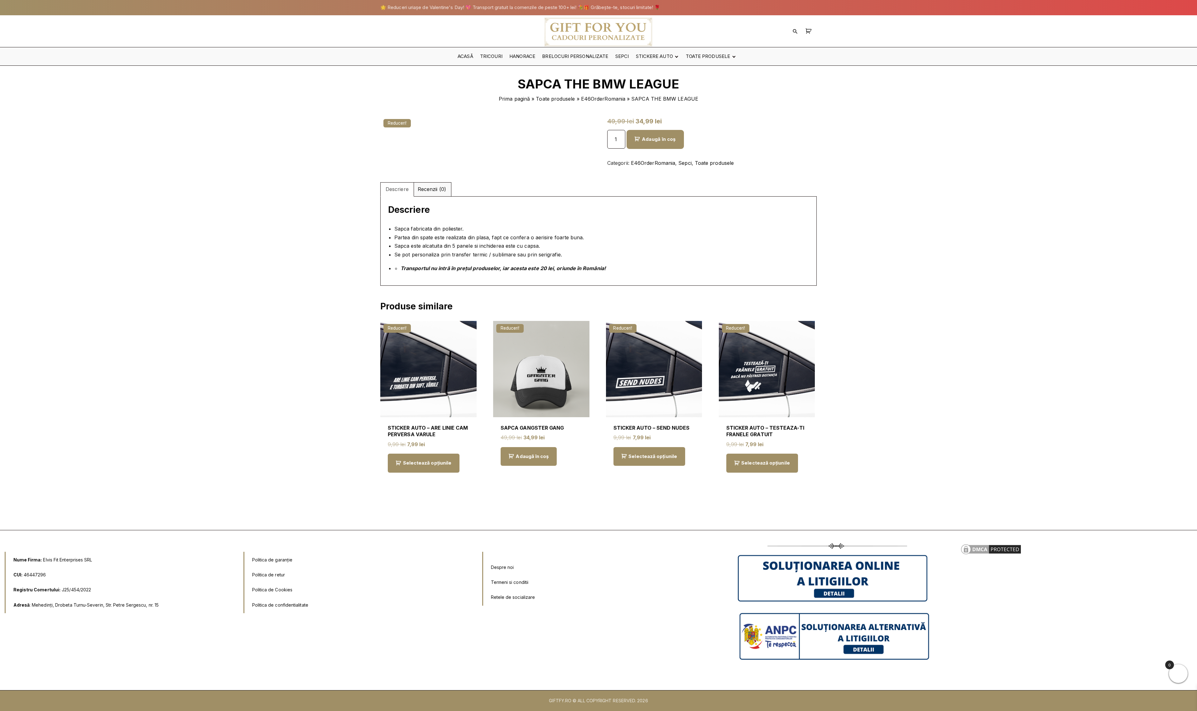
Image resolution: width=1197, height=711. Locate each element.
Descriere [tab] (397, 189)
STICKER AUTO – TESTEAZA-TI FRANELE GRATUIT (765, 431)
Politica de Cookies (272, 589)
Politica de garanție (272, 559)
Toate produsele (555, 99)
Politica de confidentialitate (280, 605)
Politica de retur (268, 574)
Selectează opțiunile (427, 463)
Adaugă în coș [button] (532, 456)
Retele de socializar (511, 597)
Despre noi (502, 567)
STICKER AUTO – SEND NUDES (651, 428)
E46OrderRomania (603, 99)
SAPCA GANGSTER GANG (532, 428)
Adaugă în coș (659, 139)
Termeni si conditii (510, 582)
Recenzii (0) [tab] (432, 189)
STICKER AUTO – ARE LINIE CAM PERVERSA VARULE (428, 431)
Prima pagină (514, 99)
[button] (809, 31)
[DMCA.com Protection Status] (991, 553)
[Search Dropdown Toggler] (795, 31)
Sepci (684, 163)
